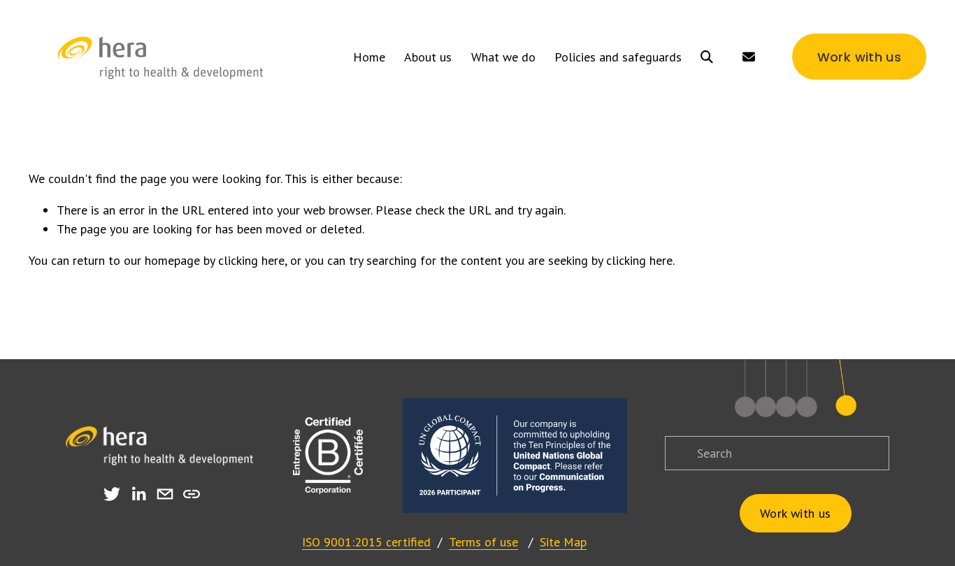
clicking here (251, 260)
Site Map (563, 542)
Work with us (859, 57)
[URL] (191, 494)
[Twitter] (111, 494)
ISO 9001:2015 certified (366, 542)
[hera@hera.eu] (165, 494)
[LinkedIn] (138, 494)
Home (369, 57)
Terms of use (483, 542)
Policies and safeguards (618, 57)
